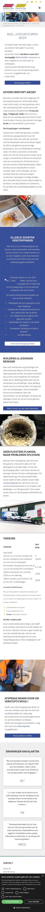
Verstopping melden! (22, 82)
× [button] (42, 876)
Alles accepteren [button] (12, 902)
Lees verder (37, 884)
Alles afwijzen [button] (33, 902)
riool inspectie (23, 726)
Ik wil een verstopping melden (22, 343)
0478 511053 (12, 713)
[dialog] (22, 893)
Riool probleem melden (22, 735)
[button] (22, 908)
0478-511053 (21, 57)
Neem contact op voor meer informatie (22, 408)
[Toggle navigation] (39, 7)
